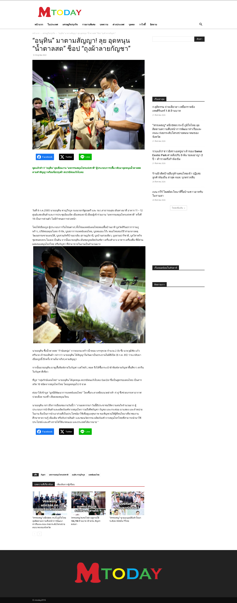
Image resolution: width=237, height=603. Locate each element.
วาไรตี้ (142, 24)
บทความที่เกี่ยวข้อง (43, 484)
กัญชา (43, 474)
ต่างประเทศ (118, 24)
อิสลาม (153, 24)
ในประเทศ (53, 24)
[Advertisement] (146, 12)
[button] (201, 24)
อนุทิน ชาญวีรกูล (78, 474)
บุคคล (132, 24)
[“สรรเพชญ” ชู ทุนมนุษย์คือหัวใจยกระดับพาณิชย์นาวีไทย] (127, 503)
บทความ (104, 24)
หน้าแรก (39, 24)
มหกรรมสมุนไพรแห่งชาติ (58, 474)
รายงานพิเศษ (88, 24)
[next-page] (40, 534)
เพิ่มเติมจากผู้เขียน (66, 484)
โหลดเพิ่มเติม (177, 207)
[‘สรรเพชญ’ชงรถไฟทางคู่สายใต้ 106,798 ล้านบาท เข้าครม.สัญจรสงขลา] (88, 503)
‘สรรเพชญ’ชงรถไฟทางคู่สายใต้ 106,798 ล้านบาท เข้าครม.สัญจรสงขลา (85, 521)
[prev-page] (34, 534)
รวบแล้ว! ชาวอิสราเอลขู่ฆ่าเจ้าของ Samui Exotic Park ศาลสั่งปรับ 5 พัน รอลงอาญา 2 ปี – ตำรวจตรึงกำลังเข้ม (177, 155)
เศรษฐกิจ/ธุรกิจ (70, 24)
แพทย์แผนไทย (94, 474)
